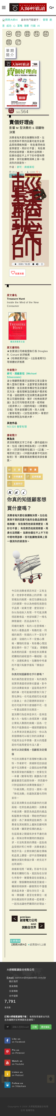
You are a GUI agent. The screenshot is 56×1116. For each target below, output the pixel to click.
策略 (19, 26)
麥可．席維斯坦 (25, 167)
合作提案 (13, 996)
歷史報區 (45, 1027)
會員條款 (13, 986)
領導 (26, 26)
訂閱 (35, 1027)
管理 (45, 20)
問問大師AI (12, 20)
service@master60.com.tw (30, 977)
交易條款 (13, 991)
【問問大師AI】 (19, 944)
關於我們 (13, 981)
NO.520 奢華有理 (17, 426)
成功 (8, 26)
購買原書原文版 (17, 342)
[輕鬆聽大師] (9, 33)
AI (38, 26)
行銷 (33, 26)
